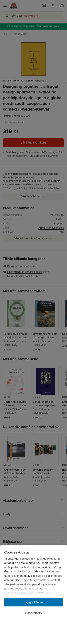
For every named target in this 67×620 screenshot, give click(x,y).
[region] (33, 582)
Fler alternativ (33, 613)
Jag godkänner (33, 602)
